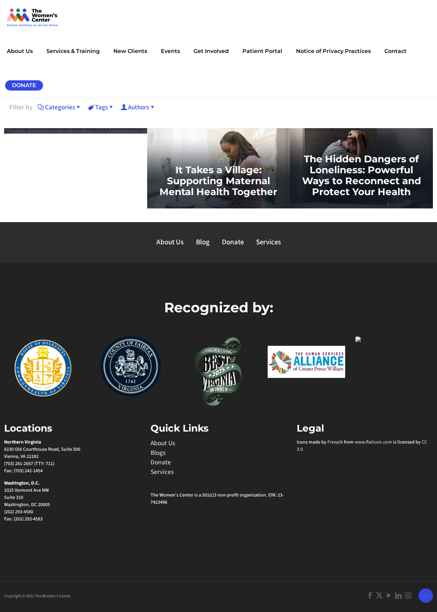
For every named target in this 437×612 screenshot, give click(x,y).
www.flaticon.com (373, 442)
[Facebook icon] (369, 595)
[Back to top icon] (426, 595)
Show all (409, 108)
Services (268, 242)
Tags (101, 107)
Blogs (158, 453)
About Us (170, 242)
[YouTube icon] (389, 595)
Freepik (335, 442)
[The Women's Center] (32, 17)
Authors (138, 107)
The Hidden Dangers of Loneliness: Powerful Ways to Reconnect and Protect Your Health (361, 175)
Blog (203, 242)
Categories (60, 107)
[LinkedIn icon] (398, 595)
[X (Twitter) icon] (379, 595)
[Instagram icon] (408, 595)
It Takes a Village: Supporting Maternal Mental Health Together (218, 181)
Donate (233, 242)
